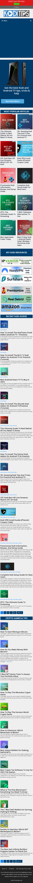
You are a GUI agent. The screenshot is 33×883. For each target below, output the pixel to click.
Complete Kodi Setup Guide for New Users (24, 187)
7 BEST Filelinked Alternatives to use (24, 214)
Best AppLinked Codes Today (6, 238)
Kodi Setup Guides (4, 425)
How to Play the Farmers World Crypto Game (14, 713)
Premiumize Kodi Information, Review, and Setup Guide (8, 188)
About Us (4, 868)
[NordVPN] (16, 271)
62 (14, 612)
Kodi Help (2, 543)
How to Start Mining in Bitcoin (14, 631)
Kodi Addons (3, 329)
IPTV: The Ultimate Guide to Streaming (8, 214)
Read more (9, 661)
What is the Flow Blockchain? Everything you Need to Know (13, 791)
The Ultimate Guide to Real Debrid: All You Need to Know (6, 134)
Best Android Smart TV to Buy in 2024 (14, 380)
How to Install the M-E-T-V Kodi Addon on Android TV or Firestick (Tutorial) (15, 357)
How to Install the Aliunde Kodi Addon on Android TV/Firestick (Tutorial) (14, 405)
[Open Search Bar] (30, 20)
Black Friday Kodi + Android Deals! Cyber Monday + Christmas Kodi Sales (24, 241)
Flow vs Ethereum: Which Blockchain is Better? (11, 731)
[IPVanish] (16, 262)
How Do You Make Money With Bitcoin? (14, 650)
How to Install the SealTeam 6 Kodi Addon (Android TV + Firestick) (16, 333)
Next (19, 612)
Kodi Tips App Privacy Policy (23, 868)
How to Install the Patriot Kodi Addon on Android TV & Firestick (14, 455)
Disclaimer (11, 868)
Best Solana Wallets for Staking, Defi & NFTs (14, 751)
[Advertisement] (16, 40)
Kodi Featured (13, 425)
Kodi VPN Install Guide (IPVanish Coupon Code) (23, 160)
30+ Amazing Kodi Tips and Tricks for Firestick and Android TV (24, 134)
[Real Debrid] (16, 299)
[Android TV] (16, 73)
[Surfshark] (16, 279)
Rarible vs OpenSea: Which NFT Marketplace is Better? (14, 830)
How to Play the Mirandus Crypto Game (15, 693)
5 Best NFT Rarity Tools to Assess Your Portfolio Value (15, 675)
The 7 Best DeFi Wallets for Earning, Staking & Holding (16, 810)
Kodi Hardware (4, 377)
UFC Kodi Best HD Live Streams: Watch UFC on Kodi (7, 161)
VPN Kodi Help (11, 517)
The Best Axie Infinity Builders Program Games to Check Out (13, 850)
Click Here (16, 4)
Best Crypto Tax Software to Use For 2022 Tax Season (16, 771)
